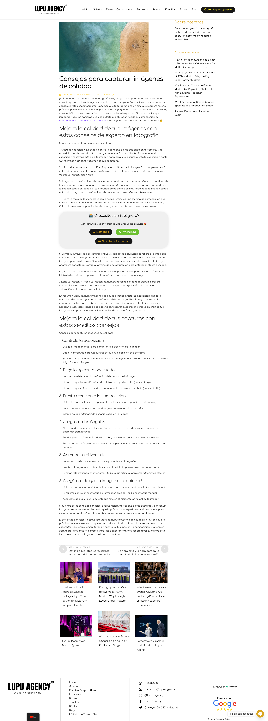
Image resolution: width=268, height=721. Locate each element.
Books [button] (73, 706)
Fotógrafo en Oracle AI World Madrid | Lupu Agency (150, 645)
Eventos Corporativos (119, 9)
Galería (97, 9)
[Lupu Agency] (50, 13)
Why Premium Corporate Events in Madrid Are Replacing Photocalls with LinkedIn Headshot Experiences (152, 596)
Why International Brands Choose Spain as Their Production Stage (114, 641)
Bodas (157, 9)
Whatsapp (129, 231)
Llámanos (102, 231)
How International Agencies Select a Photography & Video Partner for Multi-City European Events (74, 596)
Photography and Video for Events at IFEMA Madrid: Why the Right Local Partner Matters (195, 76)
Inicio (85, 9)
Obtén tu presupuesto (218, 9)
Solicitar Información (115, 241)
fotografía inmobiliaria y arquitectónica (82, 120)
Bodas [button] (73, 698)
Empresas (143, 9)
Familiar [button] (74, 702)
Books (183, 9)
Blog (194, 9)
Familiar (170, 9)
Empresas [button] (75, 694)
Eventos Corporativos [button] (82, 690)
